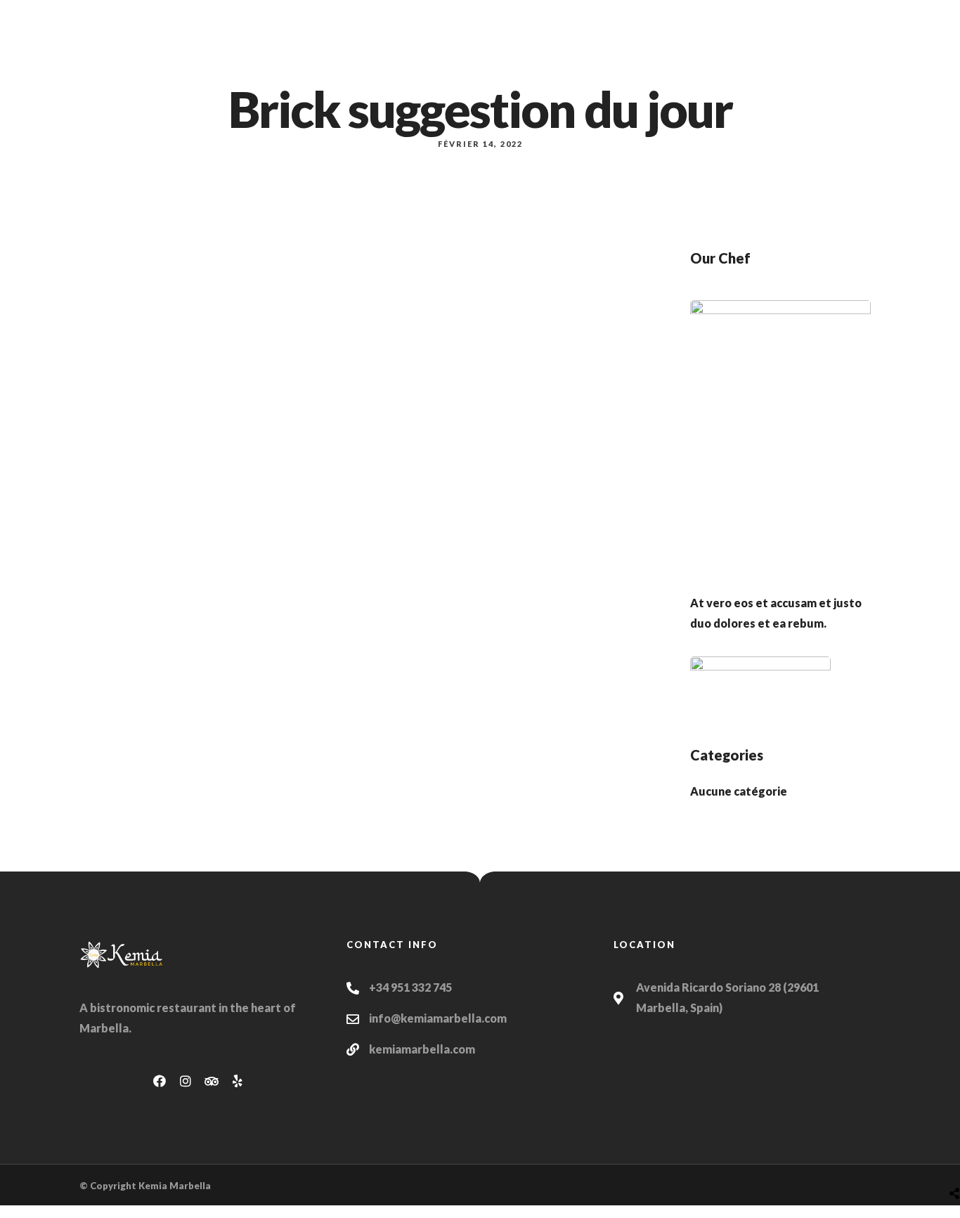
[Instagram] (185, 1081)
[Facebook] (159, 1081)
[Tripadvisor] (211, 1081)
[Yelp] (237, 1081)
